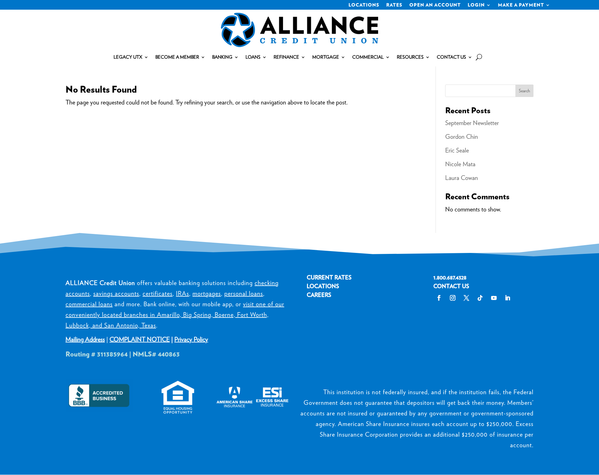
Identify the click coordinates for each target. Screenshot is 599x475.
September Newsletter (472, 123)
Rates (394, 5)
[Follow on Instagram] (452, 297)
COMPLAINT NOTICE (140, 339)
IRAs (182, 293)
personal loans (243, 293)
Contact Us (451, 57)
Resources (410, 57)
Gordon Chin (461, 136)
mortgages (206, 293)
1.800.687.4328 (449, 277)
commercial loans (89, 304)
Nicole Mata (460, 164)
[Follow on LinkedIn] (507, 297)
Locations (363, 5)
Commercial (368, 57)
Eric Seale (457, 150)
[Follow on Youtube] (493, 297)
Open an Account (435, 5)
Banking (222, 57)
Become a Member (177, 57)
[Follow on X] (466, 297)
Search (524, 90)
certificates (158, 293)
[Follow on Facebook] (439, 297)
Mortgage (325, 57)
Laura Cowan (461, 178)
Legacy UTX (128, 57)
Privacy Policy (191, 339)
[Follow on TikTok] (480, 297)
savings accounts (116, 293)
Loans (253, 57)
